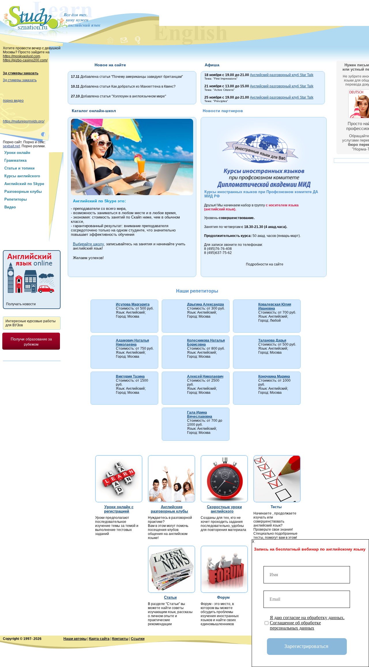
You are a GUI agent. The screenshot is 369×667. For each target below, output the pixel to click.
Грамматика (15, 160)
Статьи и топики (19, 168)
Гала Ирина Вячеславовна (199, 414)
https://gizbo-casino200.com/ (25, 60)
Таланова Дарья (272, 340)
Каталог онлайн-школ (94, 110)
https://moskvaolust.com (21, 56)
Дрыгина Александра (205, 304)
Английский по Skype (24, 184)
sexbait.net (11, 146)
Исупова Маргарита (133, 304)
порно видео (13, 101)
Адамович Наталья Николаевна (132, 342)
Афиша (212, 65)
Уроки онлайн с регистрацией (118, 509)
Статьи (170, 597)
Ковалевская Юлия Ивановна (274, 306)
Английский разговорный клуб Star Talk (281, 75)
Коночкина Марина (274, 376)
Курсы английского (22, 176)
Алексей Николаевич (205, 376)
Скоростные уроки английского (224, 509)
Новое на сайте (110, 65)
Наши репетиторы (197, 291)
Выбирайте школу (88, 244)
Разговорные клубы (23, 191)
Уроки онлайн (17, 152)
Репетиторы (15, 199)
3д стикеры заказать (20, 73)
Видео (10, 207)
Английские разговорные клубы (169, 509)
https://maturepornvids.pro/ (23, 121)
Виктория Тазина (130, 376)
